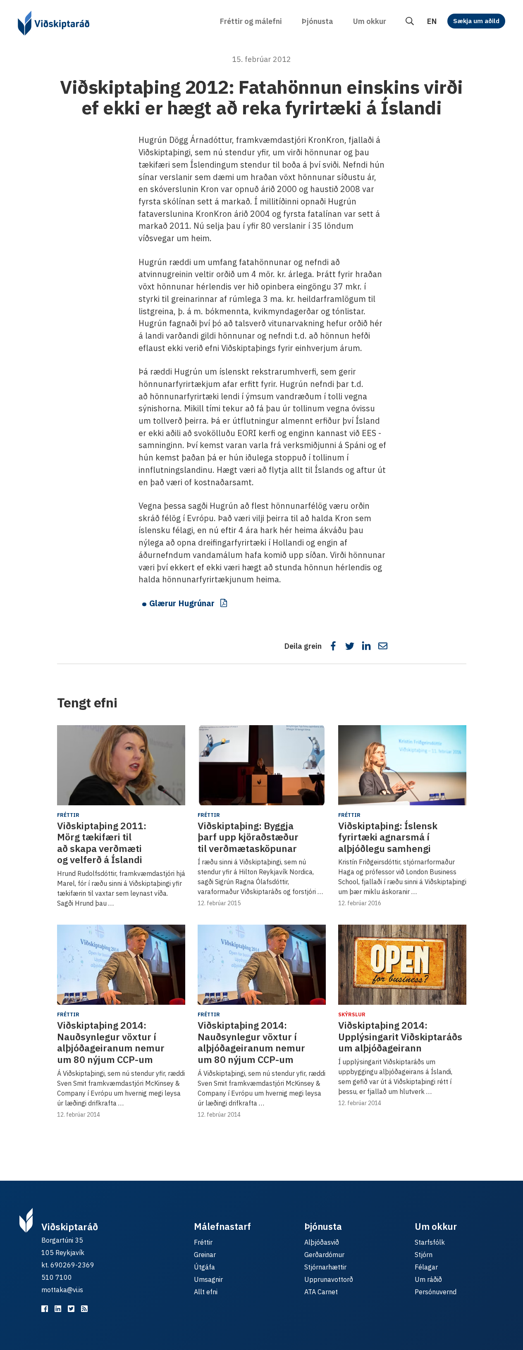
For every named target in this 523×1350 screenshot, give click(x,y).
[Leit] (409, 21)
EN (432, 21)
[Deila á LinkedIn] (366, 646)
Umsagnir (208, 1279)
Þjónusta (317, 21)
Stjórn (423, 1254)
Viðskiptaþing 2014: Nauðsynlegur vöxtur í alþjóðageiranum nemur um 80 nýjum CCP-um (111, 1042)
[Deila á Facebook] (333, 646)
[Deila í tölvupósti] (383, 646)
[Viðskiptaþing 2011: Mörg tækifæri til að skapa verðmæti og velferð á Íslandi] (121, 765)
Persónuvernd (435, 1292)
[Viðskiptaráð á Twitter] (71, 1308)
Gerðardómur (324, 1254)
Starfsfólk (430, 1242)
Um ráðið (428, 1279)
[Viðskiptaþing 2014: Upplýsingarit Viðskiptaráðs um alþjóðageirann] (402, 965)
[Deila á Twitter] (350, 646)
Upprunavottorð (328, 1279)
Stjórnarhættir (325, 1267)
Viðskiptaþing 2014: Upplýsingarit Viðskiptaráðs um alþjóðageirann (400, 1036)
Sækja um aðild (476, 21)
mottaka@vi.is (62, 1290)
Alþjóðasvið (321, 1242)
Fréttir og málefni (251, 21)
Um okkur (369, 21)
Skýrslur (351, 1014)
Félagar (426, 1267)
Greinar (205, 1254)
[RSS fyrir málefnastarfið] (84, 1308)
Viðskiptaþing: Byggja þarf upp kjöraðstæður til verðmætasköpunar (248, 836)
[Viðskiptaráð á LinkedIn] (57, 1308)
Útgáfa (204, 1267)
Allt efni (205, 1292)
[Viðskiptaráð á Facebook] (44, 1308)
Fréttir (68, 815)
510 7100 (56, 1277)
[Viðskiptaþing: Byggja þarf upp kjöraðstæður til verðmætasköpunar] (262, 765)
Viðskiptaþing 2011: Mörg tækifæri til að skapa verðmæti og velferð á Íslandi (101, 842)
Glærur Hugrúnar (182, 603)
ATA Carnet (321, 1292)
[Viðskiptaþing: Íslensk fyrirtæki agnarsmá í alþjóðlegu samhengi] (402, 765)
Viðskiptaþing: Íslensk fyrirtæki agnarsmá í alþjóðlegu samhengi (387, 836)
